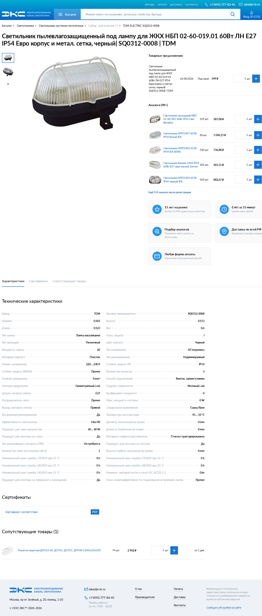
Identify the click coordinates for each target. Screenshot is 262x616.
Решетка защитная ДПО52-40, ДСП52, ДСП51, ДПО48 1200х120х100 (59, 550)
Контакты (191, 4)
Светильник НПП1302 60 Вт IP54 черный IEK (180, 179)
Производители (145, 597)
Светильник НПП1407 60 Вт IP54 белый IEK (180, 135)
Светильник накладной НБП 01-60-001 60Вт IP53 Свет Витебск (180, 119)
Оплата (162, 4)
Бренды (149, 4)
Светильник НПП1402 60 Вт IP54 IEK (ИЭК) (180, 150)
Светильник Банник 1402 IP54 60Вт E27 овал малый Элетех (181, 164)
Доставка (176, 4)
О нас (138, 588)
